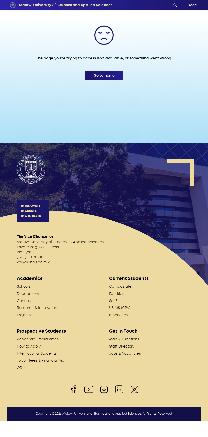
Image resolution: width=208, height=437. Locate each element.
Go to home (104, 75)
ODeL (21, 367)
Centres (24, 300)
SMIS (113, 300)
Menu (193, 5)
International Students (36, 353)
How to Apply (29, 346)
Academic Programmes (38, 339)
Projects (24, 315)
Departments (28, 293)
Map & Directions (124, 339)
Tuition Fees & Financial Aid (40, 360)
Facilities (116, 293)
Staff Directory (121, 346)
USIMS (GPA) (119, 307)
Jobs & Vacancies (125, 353)
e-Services (118, 315)
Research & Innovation (37, 307)
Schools (23, 286)
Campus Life (120, 286)
